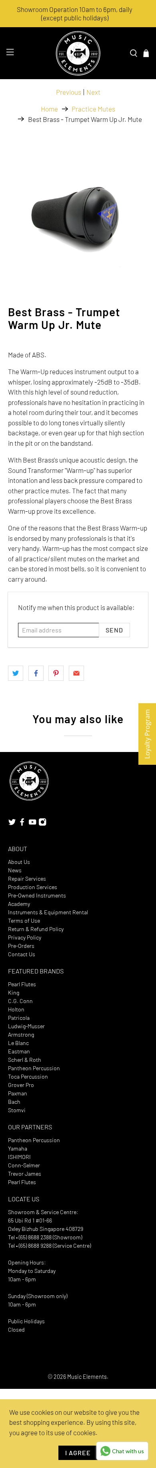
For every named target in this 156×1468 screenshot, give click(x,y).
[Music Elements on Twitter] (12, 823)
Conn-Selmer (24, 1165)
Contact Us (21, 954)
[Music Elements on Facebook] (22, 823)
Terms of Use (24, 920)
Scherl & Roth (24, 1059)
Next (93, 92)
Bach (14, 1101)
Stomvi (17, 1110)
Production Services (32, 887)
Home (49, 109)
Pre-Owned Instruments (37, 895)
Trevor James (24, 1173)
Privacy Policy (24, 937)
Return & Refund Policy (36, 928)
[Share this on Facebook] (36, 673)
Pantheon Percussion (34, 1068)
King (13, 992)
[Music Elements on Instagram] (42, 823)
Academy (19, 903)
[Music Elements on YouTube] (32, 823)
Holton (16, 1009)
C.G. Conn (20, 1000)
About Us (19, 861)
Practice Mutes (93, 109)
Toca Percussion (28, 1076)
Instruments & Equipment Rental (48, 912)
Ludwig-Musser (26, 1026)
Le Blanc (18, 1042)
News (15, 870)
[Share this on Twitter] (15, 673)
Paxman (17, 1093)
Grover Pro (21, 1084)
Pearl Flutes (22, 984)
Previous (68, 92)
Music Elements (87, 1376)
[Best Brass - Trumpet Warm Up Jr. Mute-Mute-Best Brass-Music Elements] (78, 212)
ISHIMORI (19, 1156)
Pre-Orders (21, 945)
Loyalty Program (147, 734)
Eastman (19, 1051)
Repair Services (27, 878)
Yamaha (17, 1148)
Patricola (19, 1017)
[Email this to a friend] (76, 673)
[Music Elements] (78, 53)
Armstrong (21, 1034)
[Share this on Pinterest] (56, 673)
